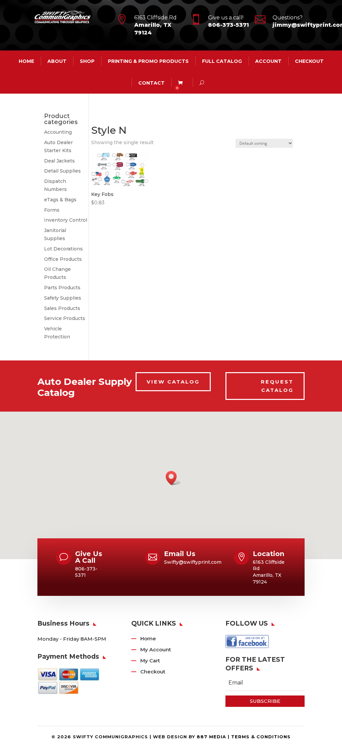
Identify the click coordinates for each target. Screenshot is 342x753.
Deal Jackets (59, 161)
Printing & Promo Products (148, 61)
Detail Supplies (62, 171)
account (268, 61)
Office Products (63, 259)
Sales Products (62, 308)
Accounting (58, 132)
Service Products (64, 318)
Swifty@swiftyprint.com (192, 562)
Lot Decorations (63, 249)
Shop (87, 61)
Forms (51, 210)
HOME (26, 61)
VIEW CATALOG (173, 382)
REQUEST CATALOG (277, 386)
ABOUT (56, 61)
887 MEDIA (211, 736)
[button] (173, 478)
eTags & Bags (60, 200)
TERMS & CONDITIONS (261, 736)
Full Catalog (222, 61)
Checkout (309, 61)
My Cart (150, 660)
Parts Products (62, 288)
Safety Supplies (62, 298)
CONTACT (151, 83)
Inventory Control (65, 220)
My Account (155, 649)
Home (148, 638)
